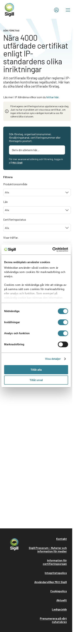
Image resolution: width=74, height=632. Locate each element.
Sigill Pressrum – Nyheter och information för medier (48, 549)
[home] (9, 9)
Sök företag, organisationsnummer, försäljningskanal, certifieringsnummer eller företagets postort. (35, 137)
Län (5, 201)
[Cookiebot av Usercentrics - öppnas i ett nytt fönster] (52, 249)
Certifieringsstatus (14, 219)
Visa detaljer (53, 358)
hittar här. (52, 97)
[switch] (63, 322)
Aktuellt (61, 600)
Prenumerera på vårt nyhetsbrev (53, 620)
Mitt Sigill (17, 162)
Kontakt (61, 538)
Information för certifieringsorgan (55, 562)
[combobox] (37, 192)
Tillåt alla (36, 369)
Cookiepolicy (58, 591)
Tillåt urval (36, 380)
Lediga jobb (59, 609)
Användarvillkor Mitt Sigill (50, 582)
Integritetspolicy (56, 572)
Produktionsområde (15, 184)
